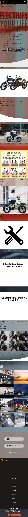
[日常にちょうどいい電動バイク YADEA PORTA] (7, 420)
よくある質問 (14, 494)
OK (9, 515)
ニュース (14, 474)
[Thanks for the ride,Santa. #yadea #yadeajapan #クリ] (21, 391)
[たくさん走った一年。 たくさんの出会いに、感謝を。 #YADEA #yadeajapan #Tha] (7, 391)
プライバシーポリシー (16, 515)
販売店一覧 (14, 478)
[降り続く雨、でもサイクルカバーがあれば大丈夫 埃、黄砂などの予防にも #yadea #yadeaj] (7, 405)
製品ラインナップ (14, 470)
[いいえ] (26, 513)
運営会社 (14, 498)
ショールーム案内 (14, 482)
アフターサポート (14, 486)
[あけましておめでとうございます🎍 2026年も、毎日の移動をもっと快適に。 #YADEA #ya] (21, 377)
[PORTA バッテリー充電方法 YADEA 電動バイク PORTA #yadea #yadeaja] (21, 420)
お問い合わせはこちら (14, 452)
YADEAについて (14, 467)
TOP (14, 463)
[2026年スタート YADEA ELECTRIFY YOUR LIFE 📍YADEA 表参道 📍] (7, 377)
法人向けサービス (14, 490)
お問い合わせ (14, 502)
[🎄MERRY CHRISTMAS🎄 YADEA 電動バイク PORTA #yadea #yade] (21, 405)
